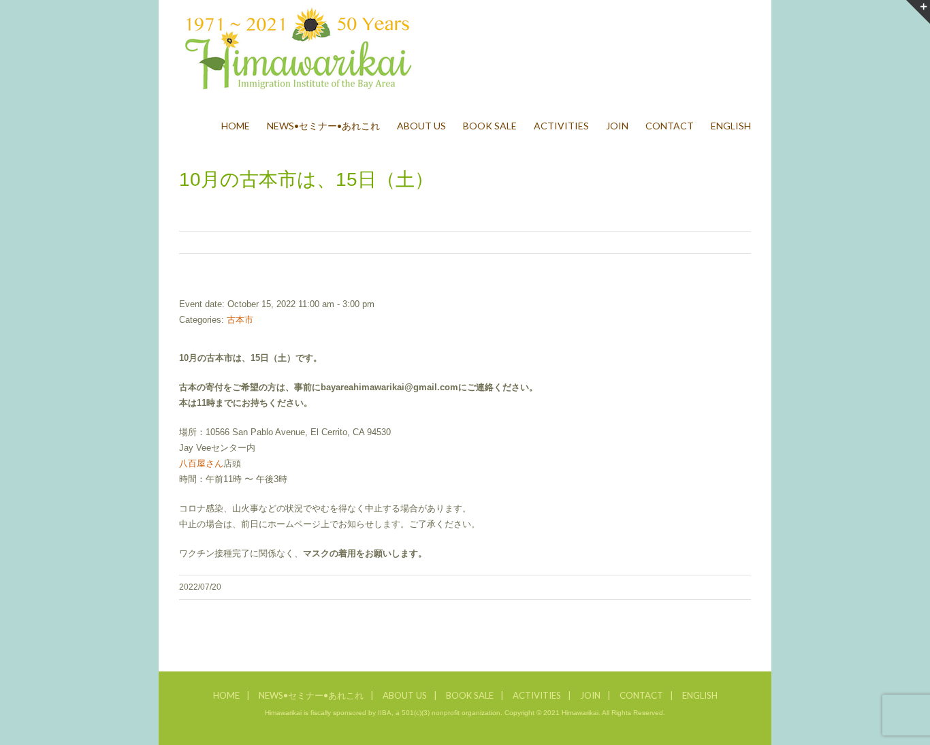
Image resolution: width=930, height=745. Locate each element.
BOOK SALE (470, 695)
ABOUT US (405, 695)
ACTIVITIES (537, 695)
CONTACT (641, 695)
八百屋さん (201, 463)
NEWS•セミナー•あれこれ (311, 695)
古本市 (240, 320)
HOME (226, 695)
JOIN (590, 695)
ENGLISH (700, 695)
